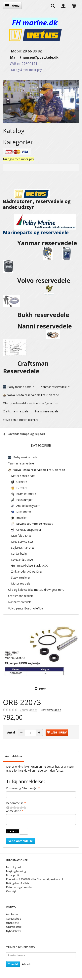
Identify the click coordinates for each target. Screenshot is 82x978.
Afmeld (26, 964)
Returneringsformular (19, 887)
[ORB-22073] (41, 651)
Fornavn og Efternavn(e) (21, 788)
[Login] (63, 5)
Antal (11, 732)
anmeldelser (28, 710)
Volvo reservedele (45, 280)
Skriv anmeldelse (51, 710)
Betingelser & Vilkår (17, 883)
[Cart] (74, 5)
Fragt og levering (16, 871)
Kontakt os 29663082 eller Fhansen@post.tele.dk (34, 879)
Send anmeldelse (20, 841)
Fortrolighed (13, 867)
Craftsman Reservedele (26, 367)
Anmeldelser (13, 756)
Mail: (11, 57)
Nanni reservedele (45, 326)
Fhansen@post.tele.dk (39, 57)
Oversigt (11, 891)
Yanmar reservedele (47, 243)
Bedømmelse (14, 803)
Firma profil (12, 875)
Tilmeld (13, 964)
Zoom (42, 688)
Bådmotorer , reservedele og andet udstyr (37, 204)
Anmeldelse (13, 811)
